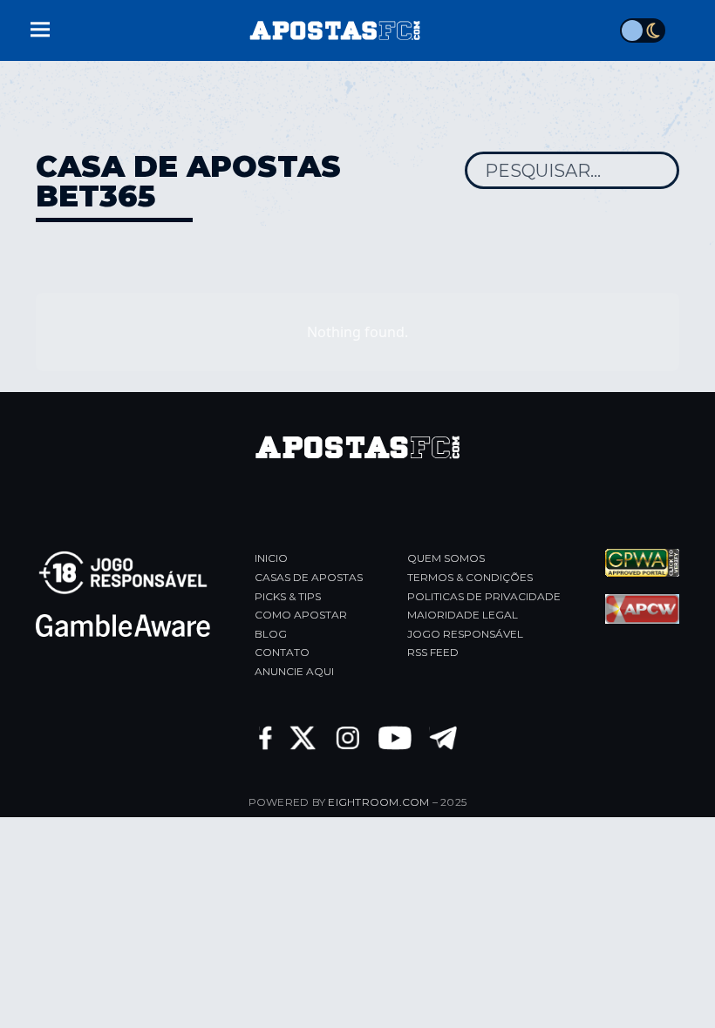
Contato (282, 652)
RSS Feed (433, 652)
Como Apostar (301, 614)
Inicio (271, 558)
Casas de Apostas (309, 577)
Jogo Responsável (465, 633)
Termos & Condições (470, 577)
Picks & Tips (288, 596)
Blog (271, 633)
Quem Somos (446, 558)
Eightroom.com (378, 801)
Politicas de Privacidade (484, 596)
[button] (40, 27)
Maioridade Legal (462, 614)
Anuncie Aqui (294, 671)
